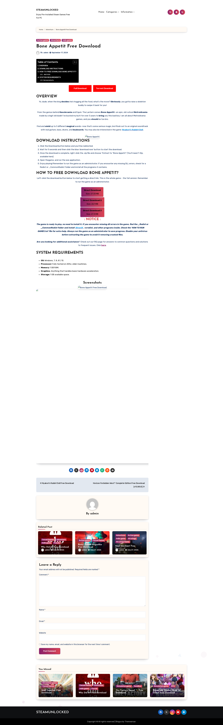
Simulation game (49, 683)
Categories (112, 12)
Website (42, 633)
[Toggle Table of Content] (73, 62)
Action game (42, 40)
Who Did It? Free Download (55, 547)
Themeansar (130, 721)
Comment (44, 575)
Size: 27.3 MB (92, 212)
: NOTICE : (47, 74)
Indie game (67, 40)
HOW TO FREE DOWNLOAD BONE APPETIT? (57, 72)
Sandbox (137, 686)
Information (127, 12)
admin (45, 53)
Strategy (132, 539)
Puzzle (57, 543)
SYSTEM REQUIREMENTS (50, 77)
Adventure (55, 40)
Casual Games (48, 540)
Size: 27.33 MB (92, 192)
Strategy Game (122, 542)
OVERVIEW (43, 66)
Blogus (119, 721)
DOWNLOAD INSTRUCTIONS (51, 69)
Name (42, 610)
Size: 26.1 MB (92, 202)
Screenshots (48, 80)
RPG (173, 686)
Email (42, 621)
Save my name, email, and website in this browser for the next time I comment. (75, 644)
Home (101, 12)
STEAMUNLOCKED (47, 10)
